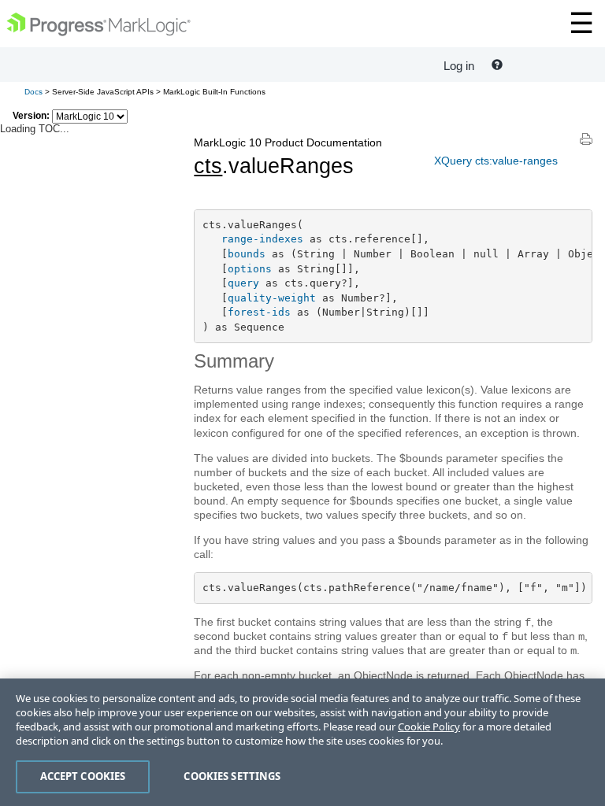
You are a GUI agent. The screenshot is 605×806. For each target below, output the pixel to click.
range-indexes (262, 239)
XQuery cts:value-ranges (496, 160)
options (250, 269)
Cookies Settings (232, 776)
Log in (459, 65)
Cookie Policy (429, 726)
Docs (33, 91)
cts (208, 166)
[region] (302, 742)
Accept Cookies (83, 776)
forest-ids (259, 312)
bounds (246, 254)
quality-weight (272, 298)
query (243, 283)
